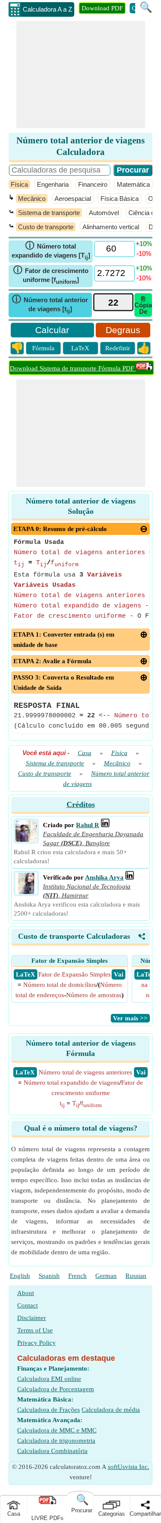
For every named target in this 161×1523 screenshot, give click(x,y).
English (20, 1275)
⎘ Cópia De (143, 305)
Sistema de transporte (49, 212)
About (25, 1292)
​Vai (141, 1072)
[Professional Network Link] (105, 825)
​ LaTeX (25, 974)
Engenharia (53, 184)
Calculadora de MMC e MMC (57, 1430)
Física (19, 184)
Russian (135, 1275)
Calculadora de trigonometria (56, 1440)
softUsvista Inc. (128, 1466)
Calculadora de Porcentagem (55, 1389)
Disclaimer (31, 1317)
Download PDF (102, 8)
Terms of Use (35, 1330)
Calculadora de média (111, 1409)
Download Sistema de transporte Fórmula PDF (73, 368)
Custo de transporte (45, 227)
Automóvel (104, 212)
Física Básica (119, 198)
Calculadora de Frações (48, 1409)
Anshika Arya (104, 877)
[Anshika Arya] (26, 892)
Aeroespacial (73, 198)
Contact (27, 1305)
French (77, 1275)
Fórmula (43, 348)
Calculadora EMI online (49, 1378)
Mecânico (32, 198)
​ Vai (118, 974)
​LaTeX (25, 1072)
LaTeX (80, 348)
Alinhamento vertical (110, 227)
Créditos (81, 804)
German (106, 1275)
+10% (144, 243)
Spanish (49, 1275)
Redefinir (117, 348)
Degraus (123, 330)
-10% (144, 253)
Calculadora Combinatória (52, 1450)
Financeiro (92, 184)
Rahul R (87, 825)
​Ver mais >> (130, 1018)
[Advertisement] (80, 74)
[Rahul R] (26, 839)
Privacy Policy (36, 1342)
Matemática (133, 184)
